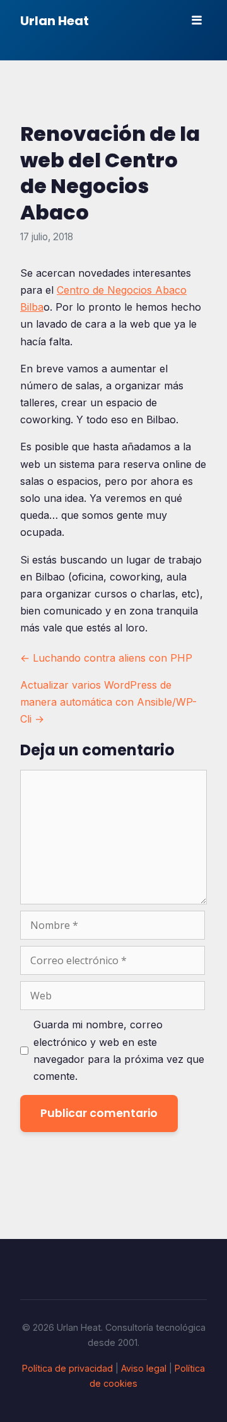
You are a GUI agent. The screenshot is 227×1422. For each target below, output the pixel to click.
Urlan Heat (54, 21)
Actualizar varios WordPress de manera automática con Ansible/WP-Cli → (108, 702)
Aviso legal (143, 1368)
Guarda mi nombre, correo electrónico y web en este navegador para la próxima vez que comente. (118, 1050)
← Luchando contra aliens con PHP (106, 658)
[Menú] (197, 20)
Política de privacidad (67, 1368)
